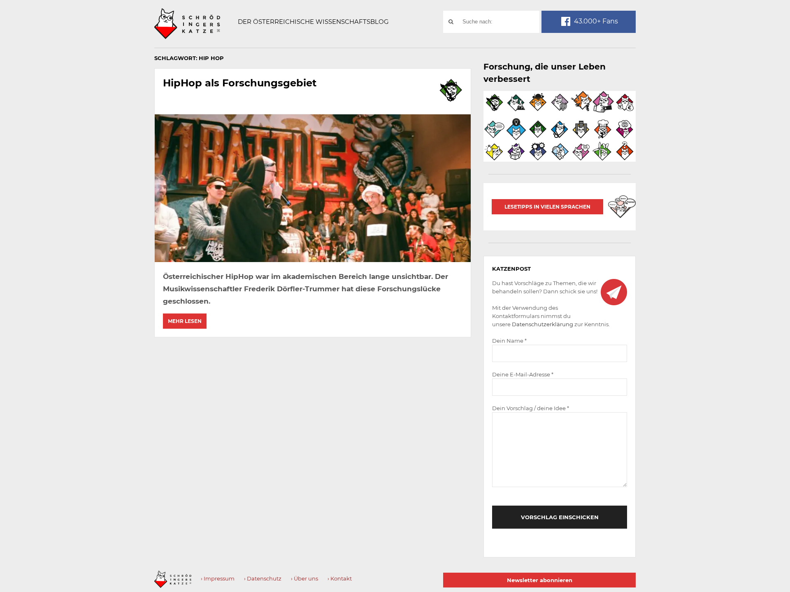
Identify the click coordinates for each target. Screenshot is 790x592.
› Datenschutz (262, 578)
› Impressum (218, 578)
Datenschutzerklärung (542, 324)
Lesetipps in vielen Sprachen (547, 207)
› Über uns (304, 578)
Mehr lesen (185, 321)
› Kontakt (340, 578)
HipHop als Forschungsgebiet (239, 83)
